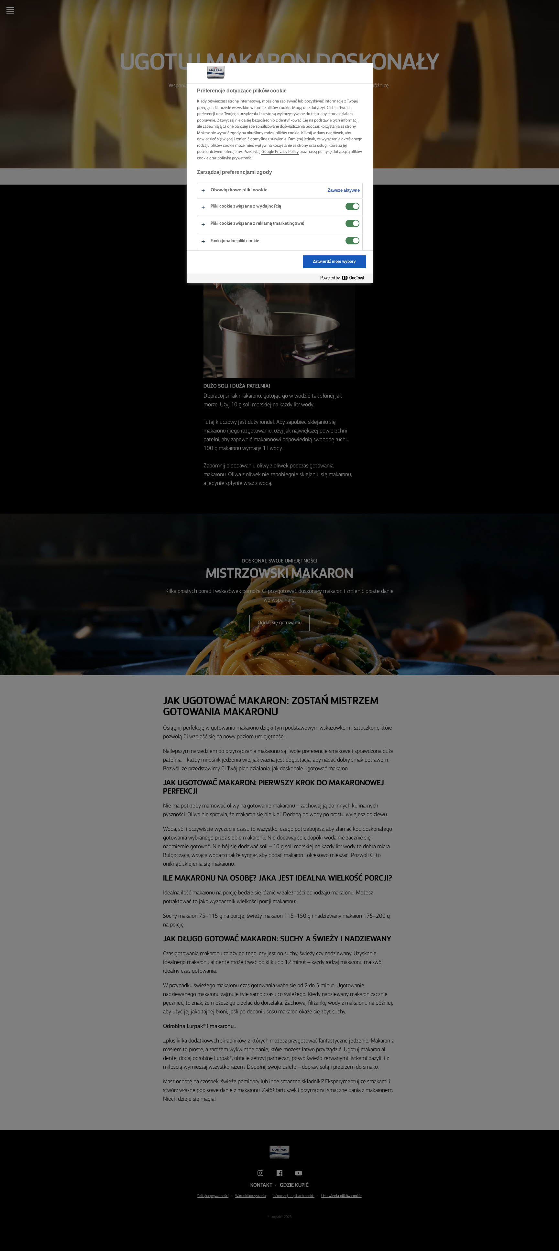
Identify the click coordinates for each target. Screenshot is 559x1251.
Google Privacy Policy (280, 152)
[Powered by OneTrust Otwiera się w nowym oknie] (344, 278)
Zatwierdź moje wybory (334, 262)
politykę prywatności (235, 158)
